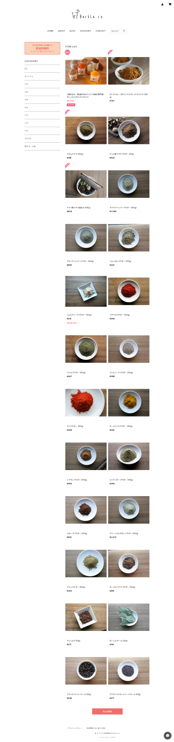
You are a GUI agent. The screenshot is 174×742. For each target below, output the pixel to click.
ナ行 (26, 115)
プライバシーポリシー (74, 728)
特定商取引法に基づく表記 (96, 728)
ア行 (26, 84)
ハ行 (26, 123)
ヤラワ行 (28, 138)
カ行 (26, 92)
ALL (26, 69)
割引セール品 (30, 146)
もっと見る (107, 711)
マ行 (26, 131)
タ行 (26, 107)
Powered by (104, 737)
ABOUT (61, 31)
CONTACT (101, 31)
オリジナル (29, 76)
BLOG (72, 31)
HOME (50, 31)
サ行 (26, 100)
